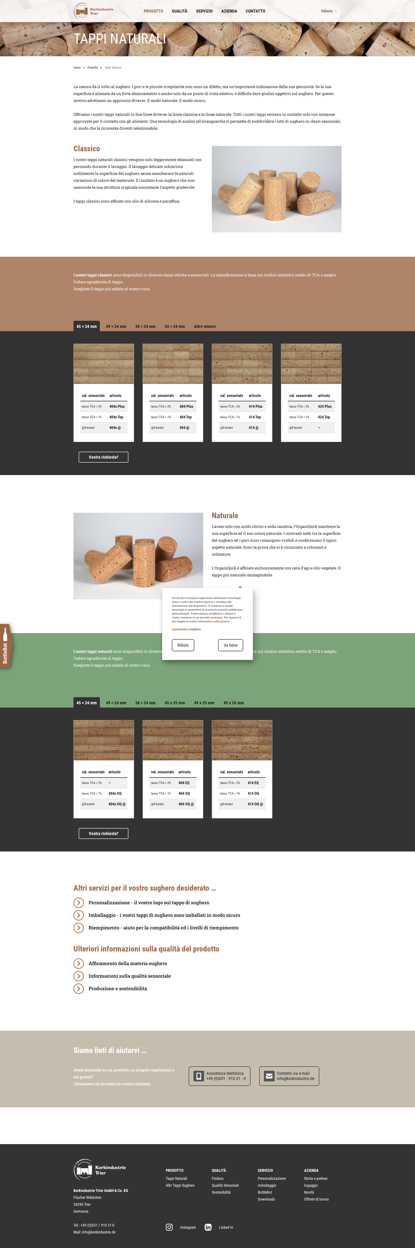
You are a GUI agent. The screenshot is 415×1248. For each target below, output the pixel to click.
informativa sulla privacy (214, 621)
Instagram (188, 1227)
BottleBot (265, 1192)
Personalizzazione (272, 1178)
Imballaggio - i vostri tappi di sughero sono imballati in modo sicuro (164, 915)
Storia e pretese (315, 1178)
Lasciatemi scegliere (186, 629)
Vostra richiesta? (103, 457)
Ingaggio (311, 1185)
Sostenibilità (221, 1192)
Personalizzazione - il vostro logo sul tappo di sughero (149, 902)
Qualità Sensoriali (225, 1185)
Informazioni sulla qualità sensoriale (130, 976)
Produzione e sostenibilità (118, 988)
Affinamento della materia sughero (128, 963)
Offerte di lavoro (316, 1199)
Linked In (226, 1227)
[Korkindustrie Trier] (93, 11)
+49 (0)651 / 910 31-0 (97, 1225)
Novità (309, 1192)
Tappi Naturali (176, 1178)
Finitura (217, 1178)
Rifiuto (183, 645)
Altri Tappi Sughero (180, 1185)
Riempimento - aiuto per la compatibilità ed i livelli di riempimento (164, 927)
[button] (329, 11)
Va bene (231, 645)
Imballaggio (267, 1185)
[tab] (86, 326)
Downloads (266, 1199)
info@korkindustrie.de (98, 1232)
